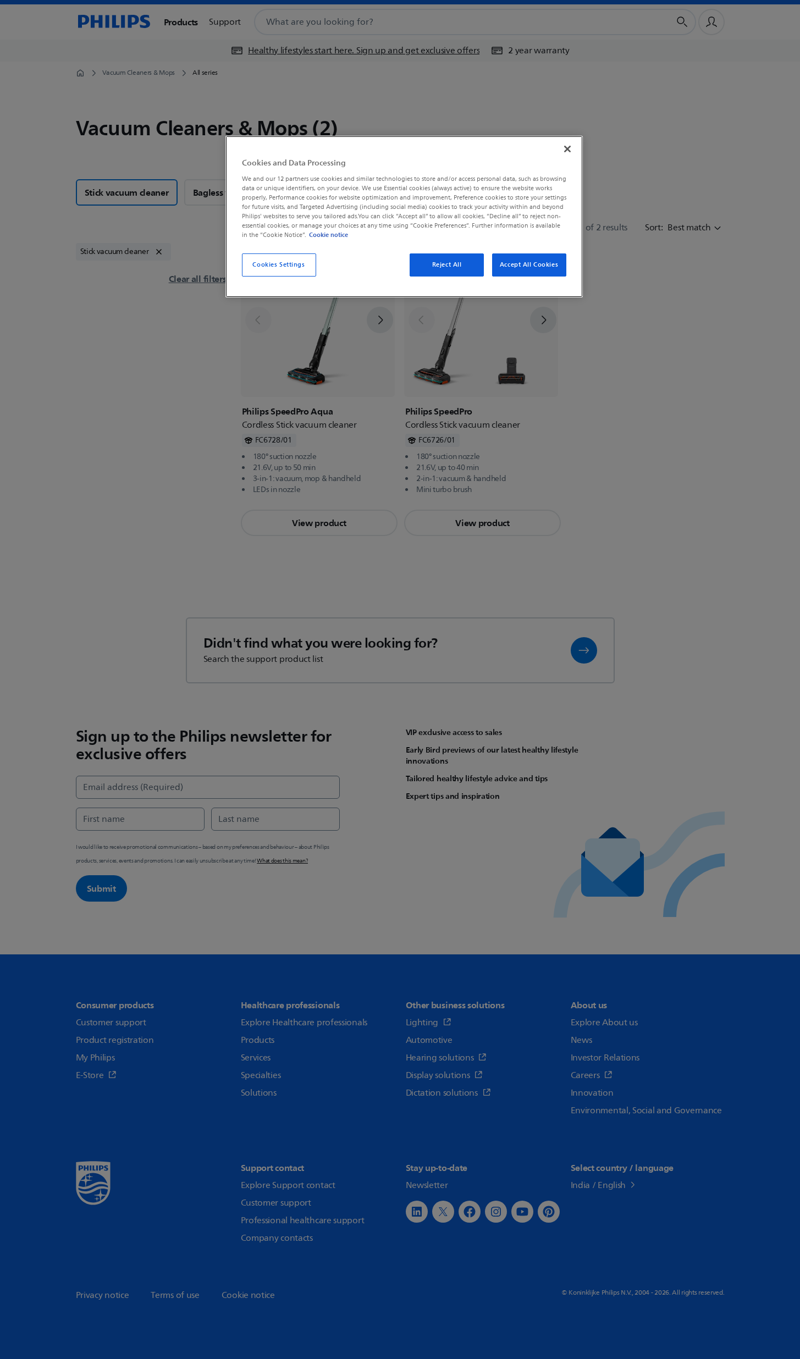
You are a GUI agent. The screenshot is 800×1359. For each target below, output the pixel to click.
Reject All (447, 264)
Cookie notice (328, 234)
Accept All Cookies (529, 264)
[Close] (567, 149)
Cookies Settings (278, 264)
